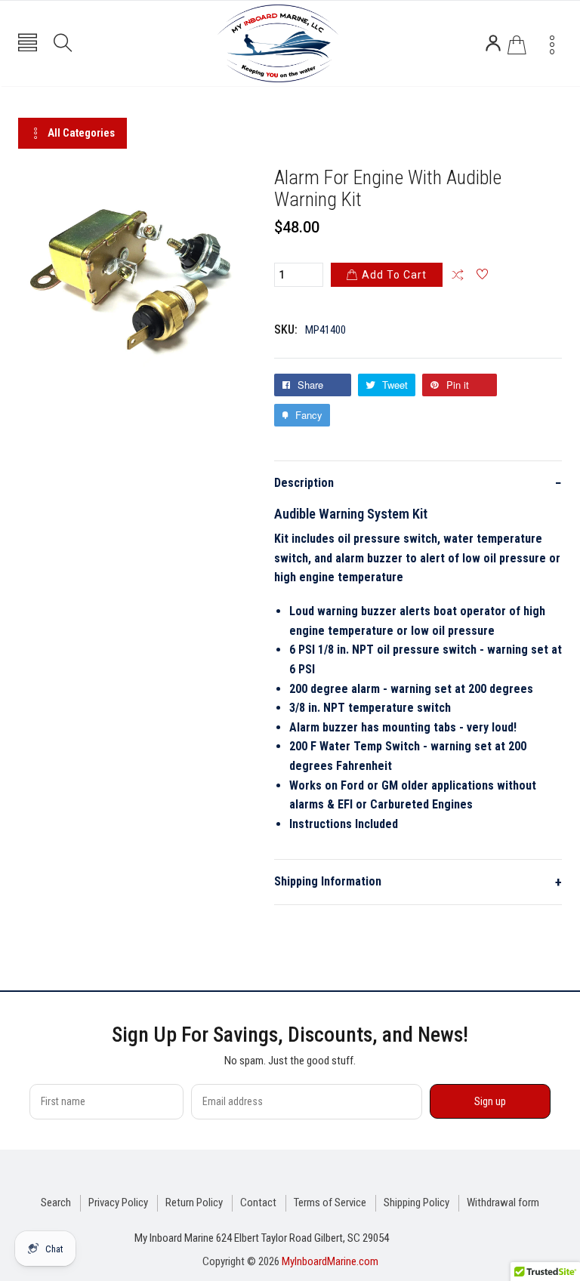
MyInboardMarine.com (330, 1261)
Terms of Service (330, 1202)
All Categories (81, 133)
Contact (258, 1202)
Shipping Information (418, 882)
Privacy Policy (118, 1202)
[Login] (493, 43)
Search (56, 1202)
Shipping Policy (416, 1202)
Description (418, 483)
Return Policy (194, 1202)
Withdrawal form (503, 1202)
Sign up (490, 1101)
